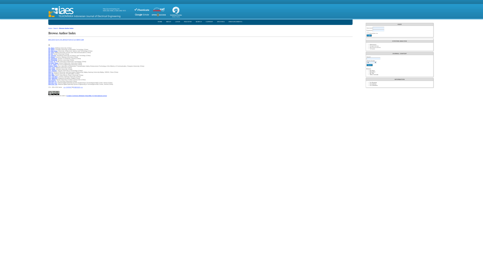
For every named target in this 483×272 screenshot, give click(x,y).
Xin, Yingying (52, 55)
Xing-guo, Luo (52, 82)
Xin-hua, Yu (51, 61)
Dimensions (373, 44)
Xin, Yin (50, 54)
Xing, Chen (51, 67)
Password (369, 30)
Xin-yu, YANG (52, 64)
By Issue (372, 70)
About (168, 21)
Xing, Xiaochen (52, 78)
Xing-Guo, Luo (52, 84)
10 (75, 87)
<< (64, 87)
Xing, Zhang (52, 79)
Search (199, 21)
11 (77, 87)
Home (160, 21)
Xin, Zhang (51, 57)
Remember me (373, 33)
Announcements (235, 21)
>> (82, 87)
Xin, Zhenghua (52, 58)
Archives (221, 21)
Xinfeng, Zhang (52, 66)
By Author (372, 72)
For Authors (373, 84)
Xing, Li (50, 72)
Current (209, 21)
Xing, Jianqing (52, 70)
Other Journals (374, 74)
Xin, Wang (51, 48)
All (83, 39)
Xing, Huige (51, 69)
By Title (372, 73)
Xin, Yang (51, 52)
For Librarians (374, 85)
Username (369, 28)
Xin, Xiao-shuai (52, 51)
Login (177, 21)
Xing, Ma (51, 73)
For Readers (373, 82)
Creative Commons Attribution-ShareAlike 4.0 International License (87, 95)
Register (188, 21)
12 (79, 87)
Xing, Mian (51, 75)
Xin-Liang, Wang (53, 63)
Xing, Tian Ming (53, 76)
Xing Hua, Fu (52, 81)
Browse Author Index (66, 28)
